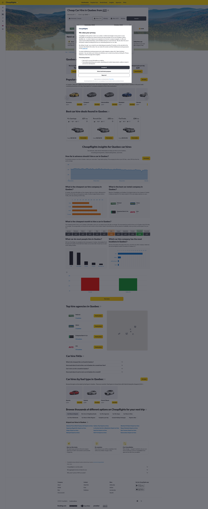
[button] (104, 67)
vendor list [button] (84, 48)
